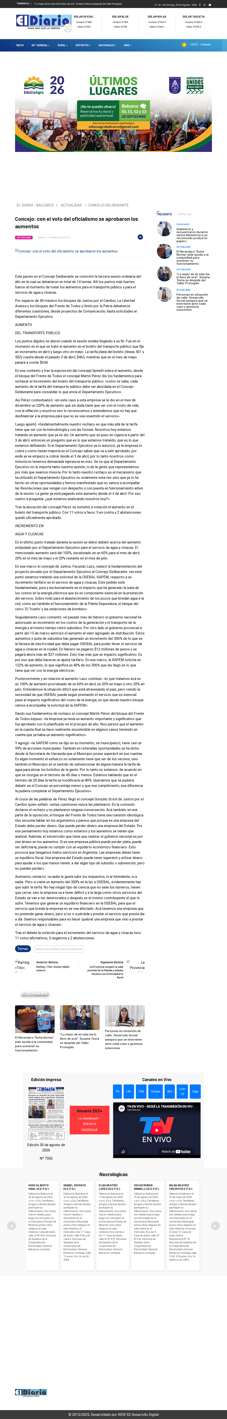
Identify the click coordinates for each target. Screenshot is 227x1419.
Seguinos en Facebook (35, 1380)
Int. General (40, 45)
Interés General (178, 1303)
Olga (195, 1091)
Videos (171, 1346)
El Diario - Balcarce (35, 205)
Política (172, 1317)
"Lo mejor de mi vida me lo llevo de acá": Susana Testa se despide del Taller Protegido (78, 3)
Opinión (172, 1337)
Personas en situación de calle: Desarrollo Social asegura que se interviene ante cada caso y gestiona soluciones (123, 1039)
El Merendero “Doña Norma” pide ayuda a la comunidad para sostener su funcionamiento (192, 257)
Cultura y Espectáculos (183, 1322)
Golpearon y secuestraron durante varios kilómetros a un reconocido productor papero (192, 235)
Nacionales (107, 45)
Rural (62, 45)
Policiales (182, 224)
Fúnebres (173, 1351)
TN (117, 1091)
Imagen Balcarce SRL (81, 1397)
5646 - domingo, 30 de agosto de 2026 (188, 1398)
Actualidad (71, 205)
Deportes (82, 45)
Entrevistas (175, 1341)
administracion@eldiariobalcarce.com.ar (52, 1368)
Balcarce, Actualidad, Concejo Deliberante (58, 949)
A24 (169, 1091)
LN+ (128, 1091)
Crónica (155, 1091)
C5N (141, 1091)
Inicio (20, 45)
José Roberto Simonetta (133, 1397)
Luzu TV (182, 1091)
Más (127, 45)
